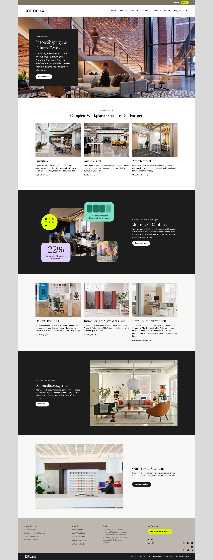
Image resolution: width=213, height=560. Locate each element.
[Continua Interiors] (35, 11)
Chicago (123, 537)
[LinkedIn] (149, 543)
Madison (106, 543)
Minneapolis (107, 540)
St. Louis (116, 540)
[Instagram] (153, 543)
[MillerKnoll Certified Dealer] (30, 556)
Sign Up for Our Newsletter (160, 531)
